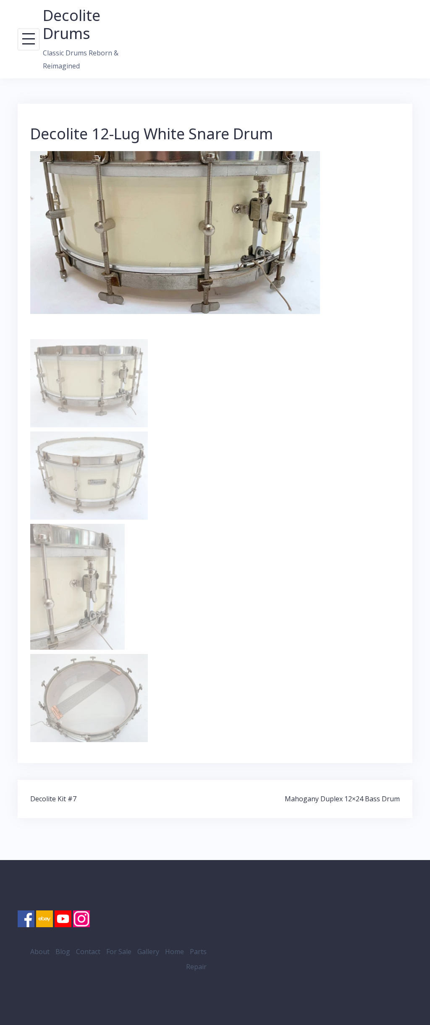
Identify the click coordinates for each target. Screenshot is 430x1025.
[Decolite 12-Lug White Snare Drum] (175, 232)
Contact (88, 951)
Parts (198, 951)
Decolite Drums (71, 24)
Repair (196, 966)
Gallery (148, 951)
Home (174, 951)
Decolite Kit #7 (53, 798)
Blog (62, 951)
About (40, 951)
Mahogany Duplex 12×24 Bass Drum (342, 798)
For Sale (118, 951)
